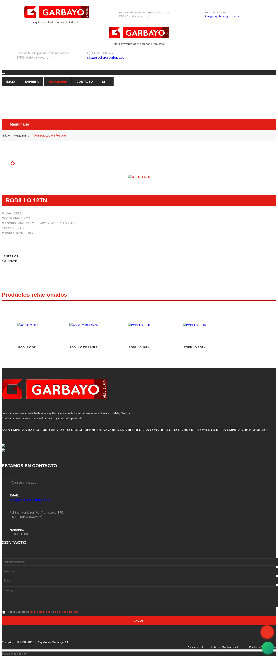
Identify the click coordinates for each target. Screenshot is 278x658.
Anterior (11, 256)
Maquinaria (57, 81)
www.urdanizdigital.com (14, 654)
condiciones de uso (40, 611)
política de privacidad (67, 611)
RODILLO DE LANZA (83, 347)
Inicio (10, 81)
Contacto (85, 81)
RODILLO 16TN (139, 347)
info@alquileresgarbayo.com (224, 16)
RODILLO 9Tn (27, 347)
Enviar (139, 620)
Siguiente (9, 261)
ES (103, 81)
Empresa (32, 81)
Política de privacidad (226, 647)
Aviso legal (195, 647)
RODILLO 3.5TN (195, 347)
